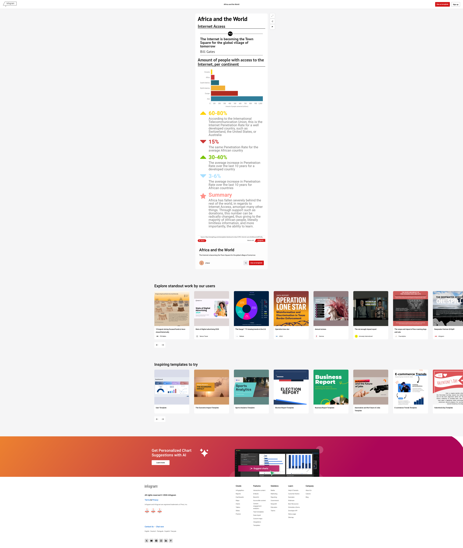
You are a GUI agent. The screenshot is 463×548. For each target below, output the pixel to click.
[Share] (272, 21)
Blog (307, 497)
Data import (257, 515)
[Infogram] (10, 4)
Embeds (256, 494)
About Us (309, 490)
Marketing (274, 494)
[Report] (272, 27)
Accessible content (259, 500)
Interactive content (259, 490)
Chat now (160, 526)
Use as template (443, 4)
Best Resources (293, 504)
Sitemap (291, 517)
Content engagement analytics (257, 506)
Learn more (160, 463)
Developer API (292, 511)
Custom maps (257, 518)
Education (274, 507)
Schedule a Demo (294, 507)
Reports (238, 494)
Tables (238, 507)
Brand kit (256, 497)
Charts (238, 504)
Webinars (291, 500)
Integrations (257, 522)
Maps (237, 500)
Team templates (258, 512)
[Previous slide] (157, 345)
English (147, 531)
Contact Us (149, 526)
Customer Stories (293, 494)
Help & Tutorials (293, 490)
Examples (291, 497)
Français (173, 531)
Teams (273, 511)
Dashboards (240, 497)
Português (160, 531)
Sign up (455, 4)
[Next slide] (162, 345)
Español (167, 531)
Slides (238, 511)
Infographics (240, 490)
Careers (308, 494)
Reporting (274, 497)
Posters (238, 514)
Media (273, 490)
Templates (256, 525)
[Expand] (272, 15)
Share (202, 240)
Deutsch (153, 531)
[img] (211, 71)
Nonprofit (274, 504)
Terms (147, 500)
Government (275, 500)
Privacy (155, 500)
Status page (292, 514)
